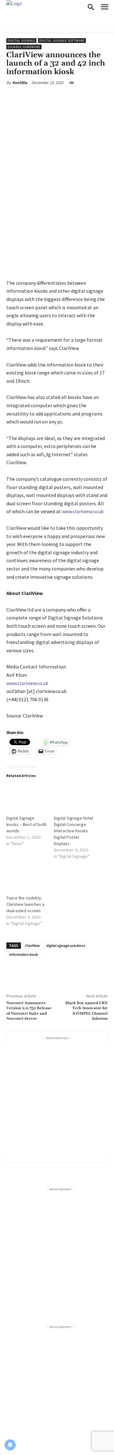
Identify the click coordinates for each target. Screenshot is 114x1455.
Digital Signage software (62, 40)
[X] (47, 97)
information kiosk (23, 954)
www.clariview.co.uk (83, 511)
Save (65, 98)
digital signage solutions (65, 945)
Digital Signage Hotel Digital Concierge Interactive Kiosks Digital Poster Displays (73, 830)
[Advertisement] (57, 1098)
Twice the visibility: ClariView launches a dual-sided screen (25, 904)
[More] (92, 97)
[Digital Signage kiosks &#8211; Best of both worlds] (27, 796)
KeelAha (19, 82)
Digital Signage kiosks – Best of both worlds (26, 824)
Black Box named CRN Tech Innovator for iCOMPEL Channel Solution (86, 1011)
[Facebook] (32, 97)
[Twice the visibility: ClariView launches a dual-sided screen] (27, 876)
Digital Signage (21, 40)
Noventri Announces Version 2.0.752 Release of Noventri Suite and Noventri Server (29, 1011)
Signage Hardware (24, 47)
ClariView (32, 945)
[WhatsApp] (77, 97)
